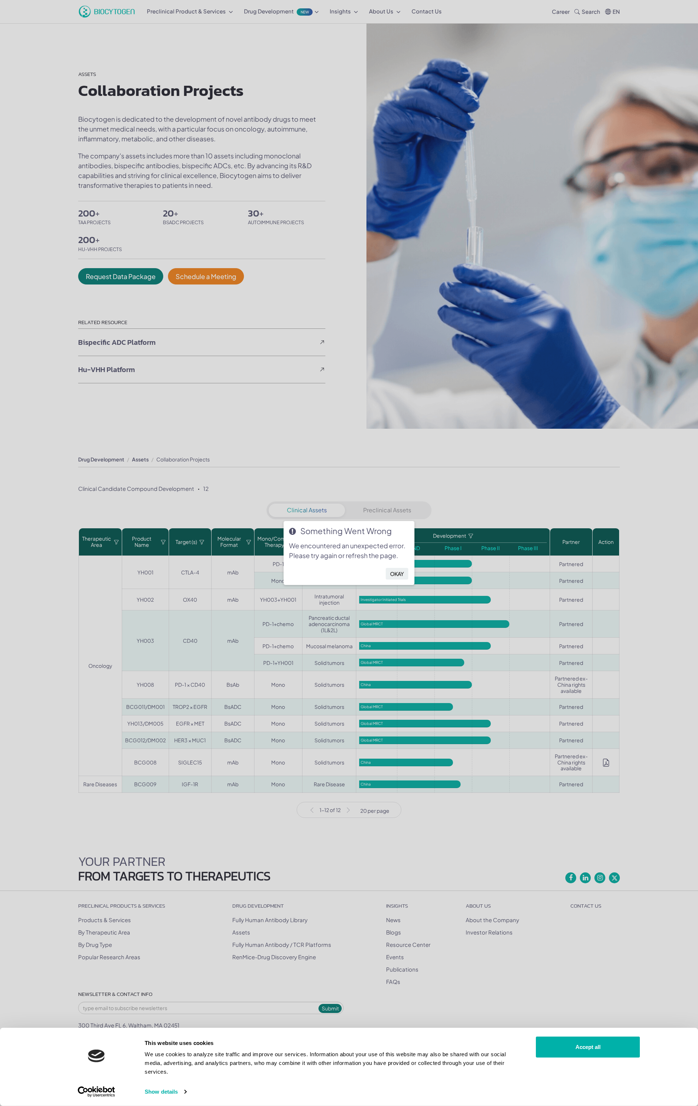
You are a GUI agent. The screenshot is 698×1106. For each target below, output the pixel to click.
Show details (161, 1092)
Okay (397, 573)
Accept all (588, 1047)
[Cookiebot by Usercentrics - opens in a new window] (96, 1091)
